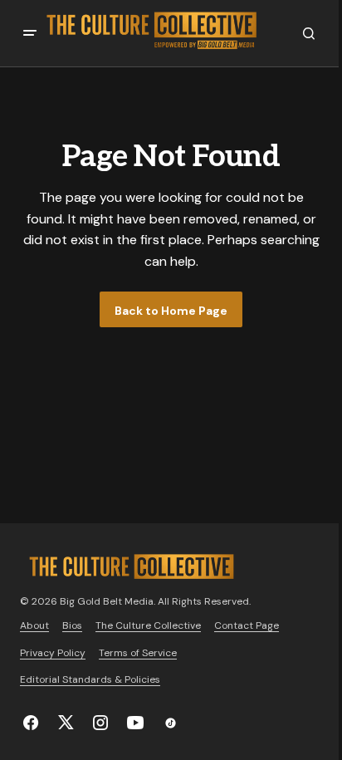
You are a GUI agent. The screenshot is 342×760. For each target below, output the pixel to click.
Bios (72, 625)
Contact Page (246, 625)
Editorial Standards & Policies (90, 679)
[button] (30, 33)
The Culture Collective (148, 625)
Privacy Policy (53, 652)
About (34, 625)
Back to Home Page (171, 310)
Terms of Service (138, 652)
